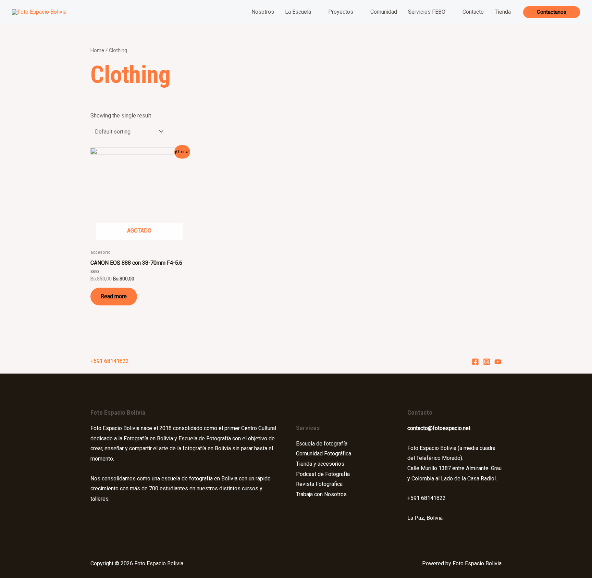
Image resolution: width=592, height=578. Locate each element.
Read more (114, 296)
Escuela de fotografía (321, 443)
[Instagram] (486, 361)
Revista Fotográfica (319, 484)
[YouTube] (498, 361)
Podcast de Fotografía (323, 474)
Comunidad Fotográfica (323, 453)
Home (97, 50)
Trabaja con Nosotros (321, 494)
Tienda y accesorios (320, 464)
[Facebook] (475, 361)
